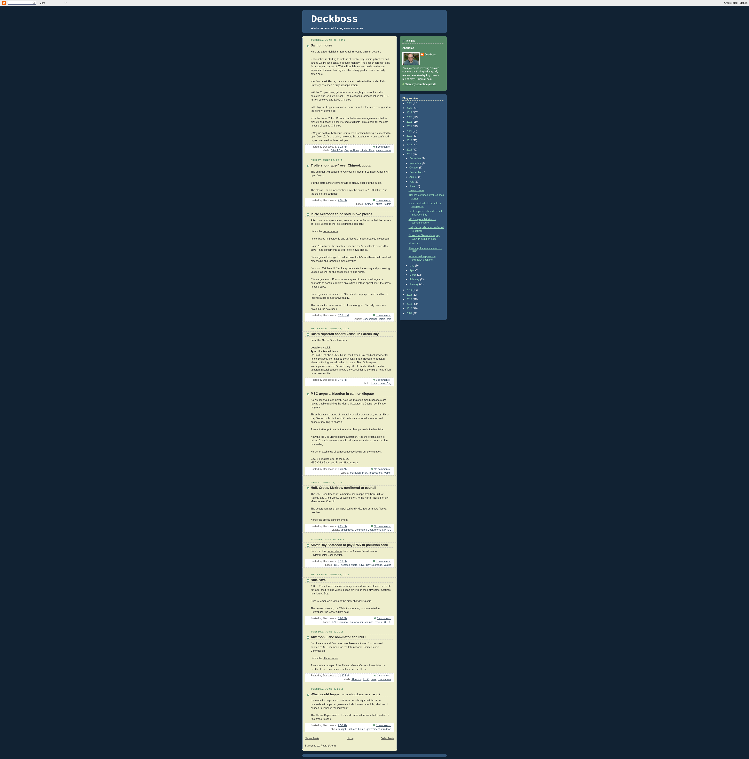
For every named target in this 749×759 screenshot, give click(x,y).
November (415, 163)
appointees (347, 529)
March (413, 274)
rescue (378, 622)
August (413, 177)
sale (389, 319)
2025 (409, 108)
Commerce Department (368, 529)
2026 (409, 103)
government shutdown (379, 729)
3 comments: (383, 146)
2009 (409, 313)
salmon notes (383, 150)
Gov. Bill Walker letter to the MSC (330, 459)
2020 (409, 131)
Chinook (369, 204)
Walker (387, 472)
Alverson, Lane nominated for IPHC (338, 637)
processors (375, 472)
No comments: (382, 469)
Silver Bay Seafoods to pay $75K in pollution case (349, 545)
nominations (384, 679)
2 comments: (383, 380)
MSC (365, 472)
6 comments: (383, 200)
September (415, 172)
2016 (409, 149)
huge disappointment (346, 85)
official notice (330, 658)
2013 (409, 294)
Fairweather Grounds (361, 622)
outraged (332, 193)
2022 (409, 121)
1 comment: (384, 618)
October (414, 167)
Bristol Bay (337, 150)
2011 (409, 304)
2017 (409, 145)
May (412, 265)
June (412, 186)
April (412, 270)
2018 (409, 140)
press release (330, 231)
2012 (409, 299)
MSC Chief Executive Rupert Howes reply (334, 462)
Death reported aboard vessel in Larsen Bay (345, 334)
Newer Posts (312, 738)
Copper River (351, 150)
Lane (373, 679)
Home (350, 738)
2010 (409, 308)
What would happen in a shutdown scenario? (345, 694)
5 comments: (383, 725)
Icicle (382, 319)
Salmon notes (321, 45)
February (414, 279)
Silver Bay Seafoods (370, 565)
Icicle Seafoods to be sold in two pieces (341, 214)
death (374, 383)
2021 (409, 126)
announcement (334, 183)
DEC (336, 565)
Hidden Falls (367, 150)
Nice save (318, 580)
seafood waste (349, 565)
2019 (409, 136)
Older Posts (387, 738)
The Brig (410, 40)
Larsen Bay (384, 383)
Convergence (370, 319)
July (412, 181)
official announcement (335, 519)
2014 (409, 290)
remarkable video (329, 601)
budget (342, 729)
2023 (409, 117)
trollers (387, 204)
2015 (409, 154)
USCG (387, 622)
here (320, 74)
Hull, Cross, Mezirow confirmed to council (343, 488)
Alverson (356, 679)
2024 (409, 112)
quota (379, 204)
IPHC (366, 679)
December (415, 158)
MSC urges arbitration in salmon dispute (342, 394)
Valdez (387, 565)
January (414, 284)
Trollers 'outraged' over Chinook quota (340, 165)
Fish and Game (356, 729)
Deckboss (334, 19)
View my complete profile (420, 84)
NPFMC (386, 529)
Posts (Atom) (328, 745)
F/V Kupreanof (340, 622)
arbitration (355, 472)
